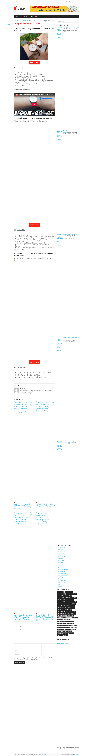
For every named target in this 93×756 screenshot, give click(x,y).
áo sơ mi (68, 631)
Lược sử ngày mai (62, 560)
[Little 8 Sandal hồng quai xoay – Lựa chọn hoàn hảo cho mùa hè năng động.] (60, 78)
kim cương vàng (71, 601)
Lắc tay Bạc (61, 605)
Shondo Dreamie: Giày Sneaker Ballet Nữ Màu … (70, 441)
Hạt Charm (61, 599)
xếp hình (70, 621)
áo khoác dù (71, 629)
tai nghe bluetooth (63, 617)
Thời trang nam (62, 580)
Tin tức (60, 584)
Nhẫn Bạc (71, 607)
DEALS (16, 1)
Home (17, 21)
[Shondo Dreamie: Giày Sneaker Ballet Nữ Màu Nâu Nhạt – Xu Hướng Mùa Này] (60, 491)
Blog (25, 16)
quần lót (72, 611)
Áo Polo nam (69, 623)
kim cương (61, 601)
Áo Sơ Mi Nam (62, 627)
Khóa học (60, 558)
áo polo (61, 631)
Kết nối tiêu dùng (62, 556)
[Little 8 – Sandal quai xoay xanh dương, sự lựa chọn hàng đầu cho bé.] (60, 181)
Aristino (61, 592)
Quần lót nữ (71, 613)
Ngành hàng (33, 16)
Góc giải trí (61, 555)
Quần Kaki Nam (62, 611)
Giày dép (60, 553)
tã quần (67, 619)
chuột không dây (71, 594)
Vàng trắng (61, 621)
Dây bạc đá (61, 597)
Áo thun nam (72, 627)
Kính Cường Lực (62, 603)
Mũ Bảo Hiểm (62, 607)
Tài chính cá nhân (62, 575)
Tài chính (73, 617)
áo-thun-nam (62, 629)
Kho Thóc (17, 26)
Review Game (61, 571)
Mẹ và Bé (60, 564)
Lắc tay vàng (70, 605)
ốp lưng (70, 633)
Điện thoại (60, 549)
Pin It (8, 28)
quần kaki (68, 609)
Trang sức (60, 586)
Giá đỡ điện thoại (71, 597)
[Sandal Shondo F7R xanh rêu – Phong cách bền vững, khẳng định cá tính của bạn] (60, 285)
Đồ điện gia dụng (26, 21)
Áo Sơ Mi (61, 625)
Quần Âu (70, 615)
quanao (60, 609)
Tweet (8, 24)
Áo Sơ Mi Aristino (70, 625)
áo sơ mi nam (62, 633)
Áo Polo (60, 623)
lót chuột (72, 603)
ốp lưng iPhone (62, 635)
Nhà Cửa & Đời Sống (62, 566)
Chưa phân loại (62, 547)
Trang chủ (18, 16)
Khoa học (70, 599)
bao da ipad (69, 592)
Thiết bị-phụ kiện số (63, 577)
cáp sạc (60, 596)
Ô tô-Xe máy (61, 567)
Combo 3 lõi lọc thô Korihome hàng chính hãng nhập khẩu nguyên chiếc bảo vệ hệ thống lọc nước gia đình (45, 617)
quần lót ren (62, 615)
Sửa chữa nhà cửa (62, 573)
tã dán (60, 619)
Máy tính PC (61, 562)
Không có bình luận (43, 26)
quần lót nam (62, 613)
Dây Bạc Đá (68, 596)
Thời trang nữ (61, 582)
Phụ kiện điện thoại (63, 569)
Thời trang (60, 578)
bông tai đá (61, 594)
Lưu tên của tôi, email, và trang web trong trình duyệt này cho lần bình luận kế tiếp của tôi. (33, 658)
